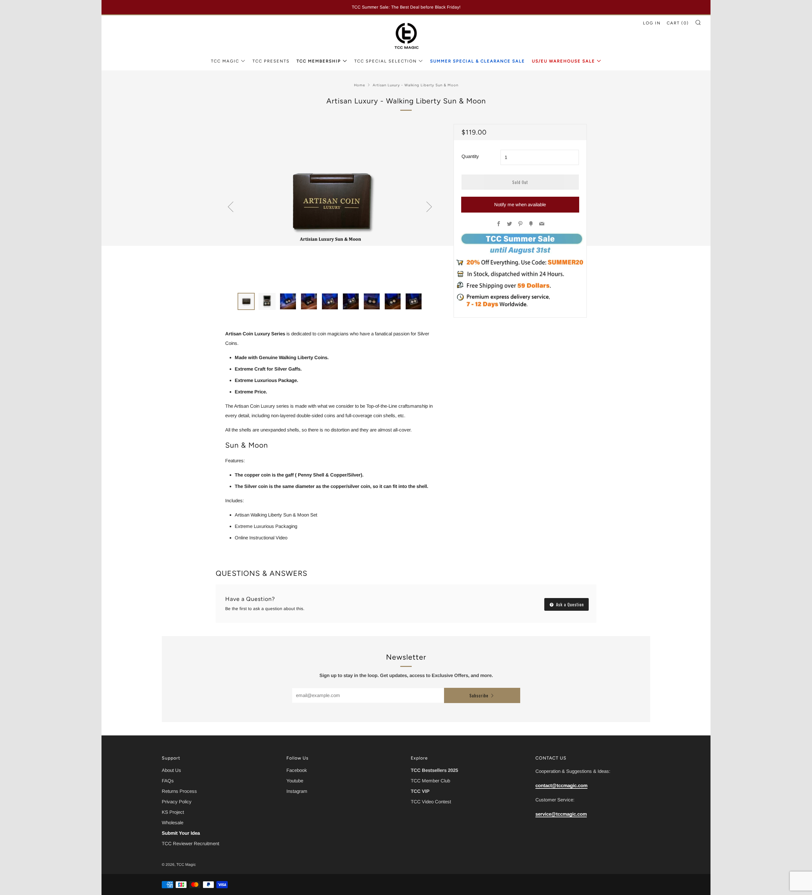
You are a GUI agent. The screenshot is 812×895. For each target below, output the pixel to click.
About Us (171, 770)
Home (359, 85)
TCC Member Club (430, 780)
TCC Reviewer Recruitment (190, 843)
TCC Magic (225, 61)
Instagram (296, 791)
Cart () (678, 23)
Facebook (296, 770)
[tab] (246, 301)
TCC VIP (420, 791)
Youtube (294, 780)
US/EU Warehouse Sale (563, 61)
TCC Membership (319, 61)
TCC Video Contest (431, 801)
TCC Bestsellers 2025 (434, 770)
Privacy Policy (177, 801)
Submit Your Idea (181, 833)
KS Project (173, 812)
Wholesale (172, 822)
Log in (652, 23)
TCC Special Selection (385, 61)
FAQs (168, 780)
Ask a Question (569, 604)
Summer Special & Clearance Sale (477, 61)
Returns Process (179, 791)
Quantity (470, 156)
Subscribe (478, 695)
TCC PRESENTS (271, 61)
